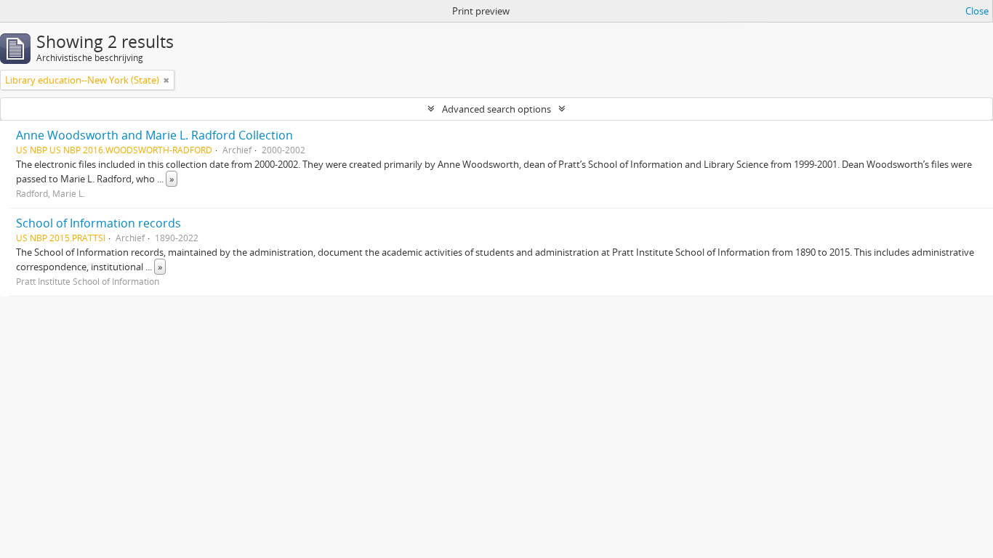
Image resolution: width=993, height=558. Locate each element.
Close (977, 10)
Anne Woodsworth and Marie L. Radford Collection (154, 135)
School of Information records (98, 223)
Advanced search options (496, 109)
